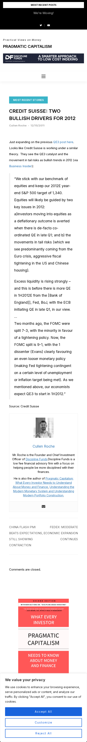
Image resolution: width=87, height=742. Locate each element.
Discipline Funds (36, 459)
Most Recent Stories (28, 99)
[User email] (43, 507)
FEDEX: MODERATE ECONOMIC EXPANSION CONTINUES (61, 533)
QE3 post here (63, 142)
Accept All (43, 711)
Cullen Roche (18, 125)
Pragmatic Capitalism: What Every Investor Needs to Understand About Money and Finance (43, 483)
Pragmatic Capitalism (27, 46)
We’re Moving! (43, 13)
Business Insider (20, 166)
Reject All (43, 733)
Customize (43, 722)
